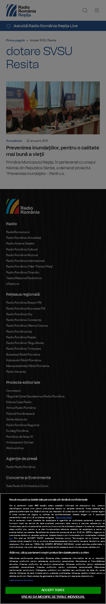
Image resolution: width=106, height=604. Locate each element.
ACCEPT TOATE (53, 590)
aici (11, 538)
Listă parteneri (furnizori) (21, 580)
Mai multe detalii (64, 518)
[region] (53, 548)
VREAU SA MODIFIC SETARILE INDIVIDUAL (53, 597)
